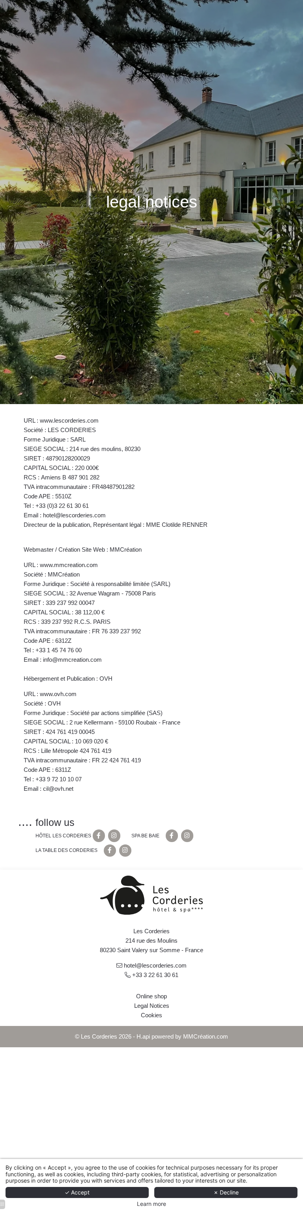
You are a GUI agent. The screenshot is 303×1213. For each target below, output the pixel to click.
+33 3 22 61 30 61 (155, 975)
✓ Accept (77, 1192)
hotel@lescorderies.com (155, 965)
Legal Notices (151, 1005)
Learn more (151, 1204)
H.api (143, 1036)
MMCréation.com (205, 1036)
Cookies (151, 1015)
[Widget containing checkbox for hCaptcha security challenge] (77, 663)
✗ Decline (226, 1192)
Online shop (151, 996)
